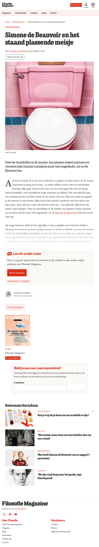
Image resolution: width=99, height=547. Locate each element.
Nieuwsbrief (20, 13)
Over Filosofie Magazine (12, 524)
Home (7, 22)
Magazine (6, 13)
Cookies (54, 524)
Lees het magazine (12, 358)
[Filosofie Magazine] (8, 5)
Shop (44, 13)
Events (53, 13)
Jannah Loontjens (18, 50)
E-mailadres (19, 382)
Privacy (54, 528)
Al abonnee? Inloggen (18, 281)
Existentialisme (19, 22)
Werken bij (6, 538)
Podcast (34, 13)
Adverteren (6, 535)
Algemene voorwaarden (61, 531)
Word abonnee (76, 5)
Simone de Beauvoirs (66, 212)
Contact (5, 542)
